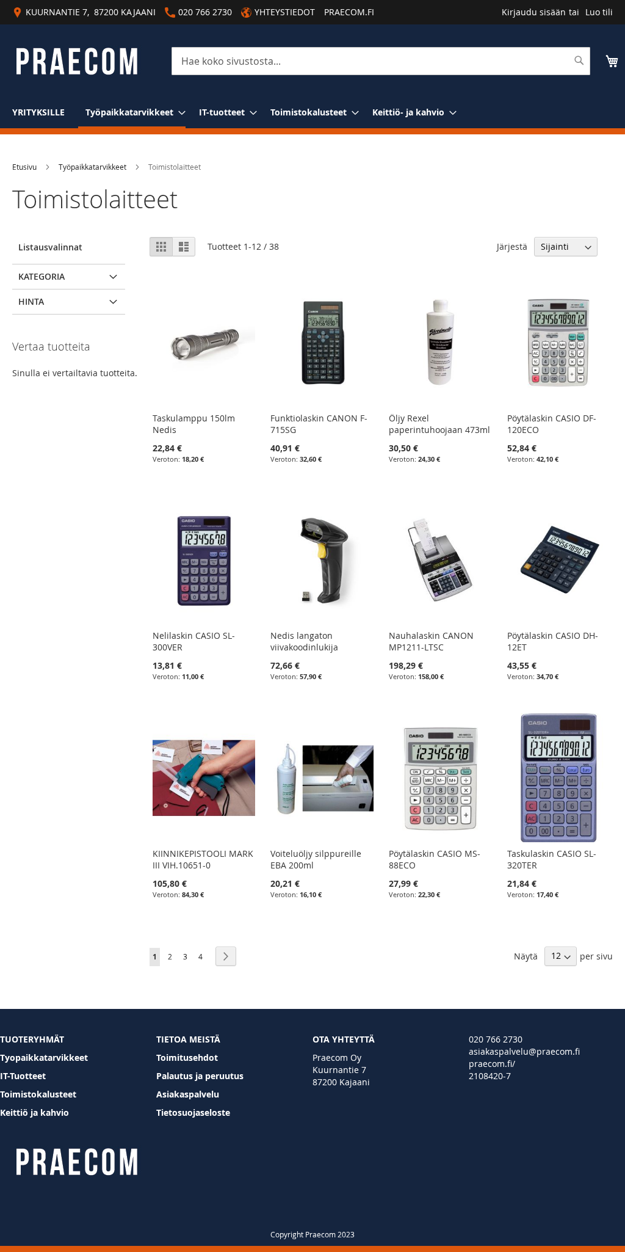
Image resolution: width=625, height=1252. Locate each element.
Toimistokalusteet (38, 1094)
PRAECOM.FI (349, 12)
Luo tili (599, 12)
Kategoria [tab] (41, 276)
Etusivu (24, 167)
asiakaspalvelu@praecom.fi (524, 1051)
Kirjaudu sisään (534, 12)
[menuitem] (38, 112)
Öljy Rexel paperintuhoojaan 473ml (439, 423)
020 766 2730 (495, 1039)
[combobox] (381, 61)
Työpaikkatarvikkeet (92, 167)
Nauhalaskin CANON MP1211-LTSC (431, 641)
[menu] (312, 113)
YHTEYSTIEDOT (285, 12)
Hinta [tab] (31, 301)
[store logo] (76, 61)
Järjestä (512, 246)
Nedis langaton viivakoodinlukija (304, 641)
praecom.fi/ (492, 1063)
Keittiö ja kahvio (34, 1112)
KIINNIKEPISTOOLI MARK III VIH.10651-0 (203, 859)
